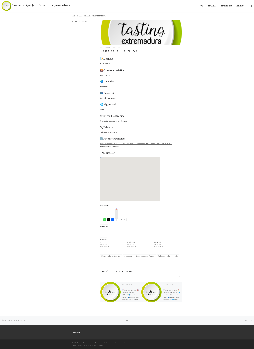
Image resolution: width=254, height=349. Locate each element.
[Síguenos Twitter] (76, 21)
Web (102, 109)
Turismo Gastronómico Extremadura (90, 342)
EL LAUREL (127, 285)
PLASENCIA (105, 75)
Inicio (74, 16)
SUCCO (102, 242)
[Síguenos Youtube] (86, 21)
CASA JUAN (157, 242)
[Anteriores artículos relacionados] (175, 277)
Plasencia (87, 16)
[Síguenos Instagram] (83, 21)
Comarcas (80, 16)
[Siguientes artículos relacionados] (180, 277)
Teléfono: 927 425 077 (108, 132)
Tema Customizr (98, 345)
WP (81, 345)
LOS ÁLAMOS (131, 242)
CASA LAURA (169, 285)
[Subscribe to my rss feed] (73, 21)
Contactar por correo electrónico (113, 121)
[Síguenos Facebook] (79, 21)
